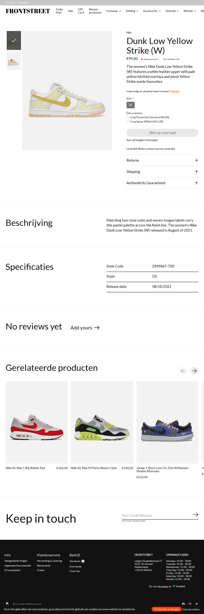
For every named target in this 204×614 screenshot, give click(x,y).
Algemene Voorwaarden (17, 565)
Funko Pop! (59, 11)
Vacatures (75, 561)
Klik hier (174, 91)
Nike (129, 32)
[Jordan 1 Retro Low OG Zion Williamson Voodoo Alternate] (167, 422)
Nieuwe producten (95, 11)
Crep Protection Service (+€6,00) (149, 117)
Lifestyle (171, 11)
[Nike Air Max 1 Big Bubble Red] (37, 422)
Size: (130, 98)
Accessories (150, 11)
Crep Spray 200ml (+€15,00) (146, 121)
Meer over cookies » (191, 609)
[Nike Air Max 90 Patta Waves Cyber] (102, 422)
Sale (70, 11)
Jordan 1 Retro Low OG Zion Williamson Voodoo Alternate (162, 469)
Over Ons (74, 571)
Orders (41, 570)
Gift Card (81, 11)
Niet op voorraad (162, 132)
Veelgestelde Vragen (15, 560)
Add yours (81, 328)
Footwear (112, 11)
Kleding (130, 11)
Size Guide (75, 566)
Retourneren (44, 565)
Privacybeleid (12, 570)
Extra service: (134, 113)
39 (130, 105)
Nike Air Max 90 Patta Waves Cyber (94, 468)
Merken (188, 11)
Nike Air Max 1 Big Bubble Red (25, 468)
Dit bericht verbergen (166, 609)
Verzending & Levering (49, 560)
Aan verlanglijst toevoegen (142, 140)
